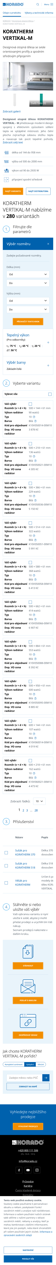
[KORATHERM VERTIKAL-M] (15, 100)
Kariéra (28, 1186)
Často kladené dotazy (28, 1190)
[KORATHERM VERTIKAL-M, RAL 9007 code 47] (28, 76)
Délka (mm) (13, 267)
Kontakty (28, 1195)
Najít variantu (13, 191)
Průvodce (28, 1181)
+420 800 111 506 (28, 1150)
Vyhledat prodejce (28, 1126)
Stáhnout (28, 965)
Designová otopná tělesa (22, 21)
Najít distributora (38, 191)
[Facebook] (19, 1170)
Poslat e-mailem (28, 1000)
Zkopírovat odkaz (28, 1035)
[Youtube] (28, 1170)
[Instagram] (37, 1170)
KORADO (6, 21)
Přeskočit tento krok (28, 321)
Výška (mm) (13, 293)
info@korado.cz (28, 1161)
